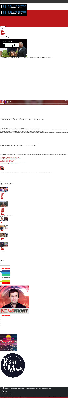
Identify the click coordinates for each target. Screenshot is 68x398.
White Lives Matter (2, 214)
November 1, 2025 (3, 232)
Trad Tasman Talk (3, 19)
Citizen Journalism (2, 193)
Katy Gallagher (5, 183)
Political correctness (2, 211)
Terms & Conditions (3, 1)
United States (2, 34)
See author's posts (2, 181)
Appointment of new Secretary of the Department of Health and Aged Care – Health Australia (9, 163)
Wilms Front (3, 18)
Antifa (1, 247)
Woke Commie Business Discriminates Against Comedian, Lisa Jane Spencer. (6, 215)
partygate (11, 183)
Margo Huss (1, 216)
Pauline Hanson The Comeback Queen (4, 390)
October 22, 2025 (3, 251)
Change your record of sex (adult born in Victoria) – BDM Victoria (6, 161)
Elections (2, 30)
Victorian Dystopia (2, 249)
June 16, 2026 (3, 216)
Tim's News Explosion (3, 33)
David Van (2, 183)
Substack (2, 21)
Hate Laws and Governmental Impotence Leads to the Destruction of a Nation (8, 392)
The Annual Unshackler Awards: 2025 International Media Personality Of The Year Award (9, 394)
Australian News (2, 238)
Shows (1, 17)
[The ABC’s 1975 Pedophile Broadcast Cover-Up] (4, 237)
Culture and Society (2, 209)
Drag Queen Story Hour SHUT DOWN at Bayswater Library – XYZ (7, 160)
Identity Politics (2, 210)
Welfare (1, 213)
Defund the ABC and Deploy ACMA (4, 391)
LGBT (1, 222)
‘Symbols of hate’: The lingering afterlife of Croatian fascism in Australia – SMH (8, 159)
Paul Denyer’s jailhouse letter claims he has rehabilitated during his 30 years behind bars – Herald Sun (10, 158)
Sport (1, 32)
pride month (13, 183)
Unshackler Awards (2, 23)
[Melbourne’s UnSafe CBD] (4, 246)
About (1, 2)
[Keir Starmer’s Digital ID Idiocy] (4, 229)
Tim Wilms (1, 232)
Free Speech (2, 195)
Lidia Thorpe (8, 183)
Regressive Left (2, 31)
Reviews (2, 25)
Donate (1, 22)
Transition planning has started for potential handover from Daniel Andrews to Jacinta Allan (9, 157)
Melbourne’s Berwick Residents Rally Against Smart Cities (5, 184)
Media (1, 239)
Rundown (2, 198)
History (1, 196)
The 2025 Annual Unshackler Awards (4, 393)
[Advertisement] (16, 112)
